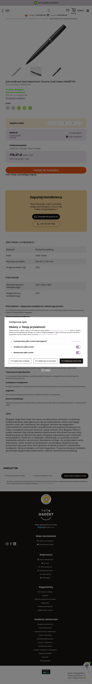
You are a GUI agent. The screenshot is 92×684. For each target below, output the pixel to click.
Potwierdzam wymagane (45, 361)
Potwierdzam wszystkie (71, 361)
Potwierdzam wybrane (20, 361)
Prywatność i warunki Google (47, 334)
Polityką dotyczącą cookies (60, 330)
